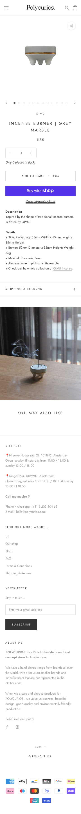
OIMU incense (62, 268)
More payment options (40, 201)
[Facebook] (7, 726)
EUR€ (38, 746)
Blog (8, 551)
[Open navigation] (6, 7)
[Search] (67, 7)
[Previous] (6, 103)
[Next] (75, 103)
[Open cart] (75, 7)
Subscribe (21, 625)
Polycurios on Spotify (19, 719)
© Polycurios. (41, 756)
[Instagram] (17, 726)
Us (7, 536)
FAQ (8, 558)
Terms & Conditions (18, 566)
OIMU (40, 114)
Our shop (11, 543)
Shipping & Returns (23, 289)
